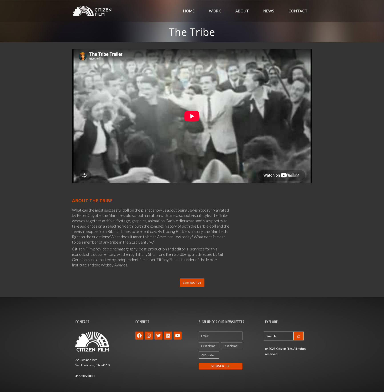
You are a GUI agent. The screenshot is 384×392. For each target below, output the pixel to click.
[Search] (298, 336)
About (242, 11)
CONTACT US (192, 282)
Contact (298, 11)
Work (215, 11)
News (268, 11)
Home (188, 11)
